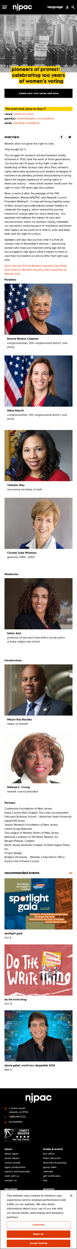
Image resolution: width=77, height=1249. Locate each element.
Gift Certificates (51, 1176)
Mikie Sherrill (15, 410)
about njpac (11, 1153)
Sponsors (48, 1189)
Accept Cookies (38, 1243)
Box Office (49, 1153)
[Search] (73, 7)
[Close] (71, 1196)
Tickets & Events (53, 1149)
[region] (38, 1219)
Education (10, 1189)
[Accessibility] (67, 7)
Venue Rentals (12, 1162)
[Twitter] (70, 137)
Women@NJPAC (26, 118)
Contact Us (10, 1180)
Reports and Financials (17, 1171)
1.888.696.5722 (17, 1116)
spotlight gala (13, 933)
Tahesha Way (16, 485)
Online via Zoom (23, 114)
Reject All (38, 1234)
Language (55, 7)
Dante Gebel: (29, 1065)
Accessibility (16, 1121)
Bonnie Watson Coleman (22, 338)
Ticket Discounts (52, 1158)
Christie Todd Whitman (22, 552)
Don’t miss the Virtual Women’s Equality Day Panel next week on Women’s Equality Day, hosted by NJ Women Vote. (35, 270)
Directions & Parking (54, 1162)
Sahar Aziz (14, 633)
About (8, 1149)
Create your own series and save (38, 93)
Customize (38, 1224)
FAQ (45, 1180)
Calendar (48, 1171)
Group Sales (49, 1167)
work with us (11, 1176)
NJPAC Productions (14, 1167)
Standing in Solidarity (26, 123)
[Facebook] (61, 137)
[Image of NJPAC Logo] (28, 7)
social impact (12, 1158)
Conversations (45, 118)
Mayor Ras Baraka (19, 719)
